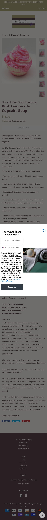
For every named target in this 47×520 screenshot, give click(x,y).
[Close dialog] (44, 230)
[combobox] (3, 247)
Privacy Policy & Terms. (10, 280)
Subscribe (12, 287)
